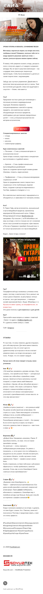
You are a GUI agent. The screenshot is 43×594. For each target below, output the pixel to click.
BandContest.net (27, 216)
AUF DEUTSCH (21, 129)
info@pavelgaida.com (24, 320)
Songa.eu (11, 328)
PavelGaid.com (14, 547)
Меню (23, 15)
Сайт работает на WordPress (13, 589)
